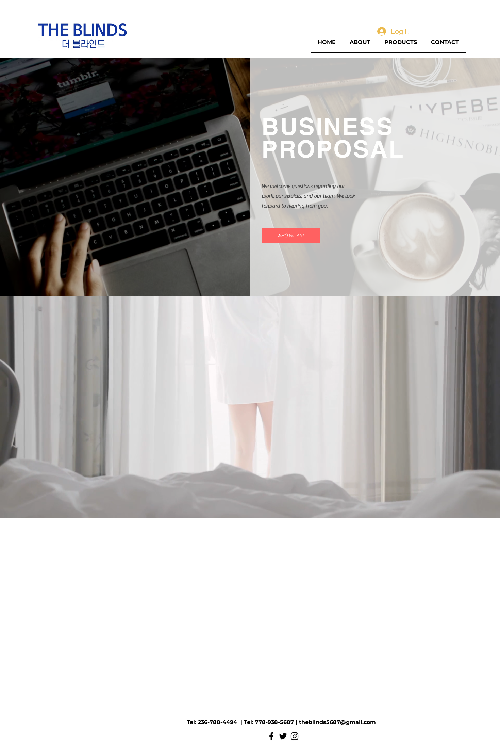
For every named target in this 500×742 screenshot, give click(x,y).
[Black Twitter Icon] (283, 736)
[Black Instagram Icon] (294, 736)
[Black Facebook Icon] (271, 736)
